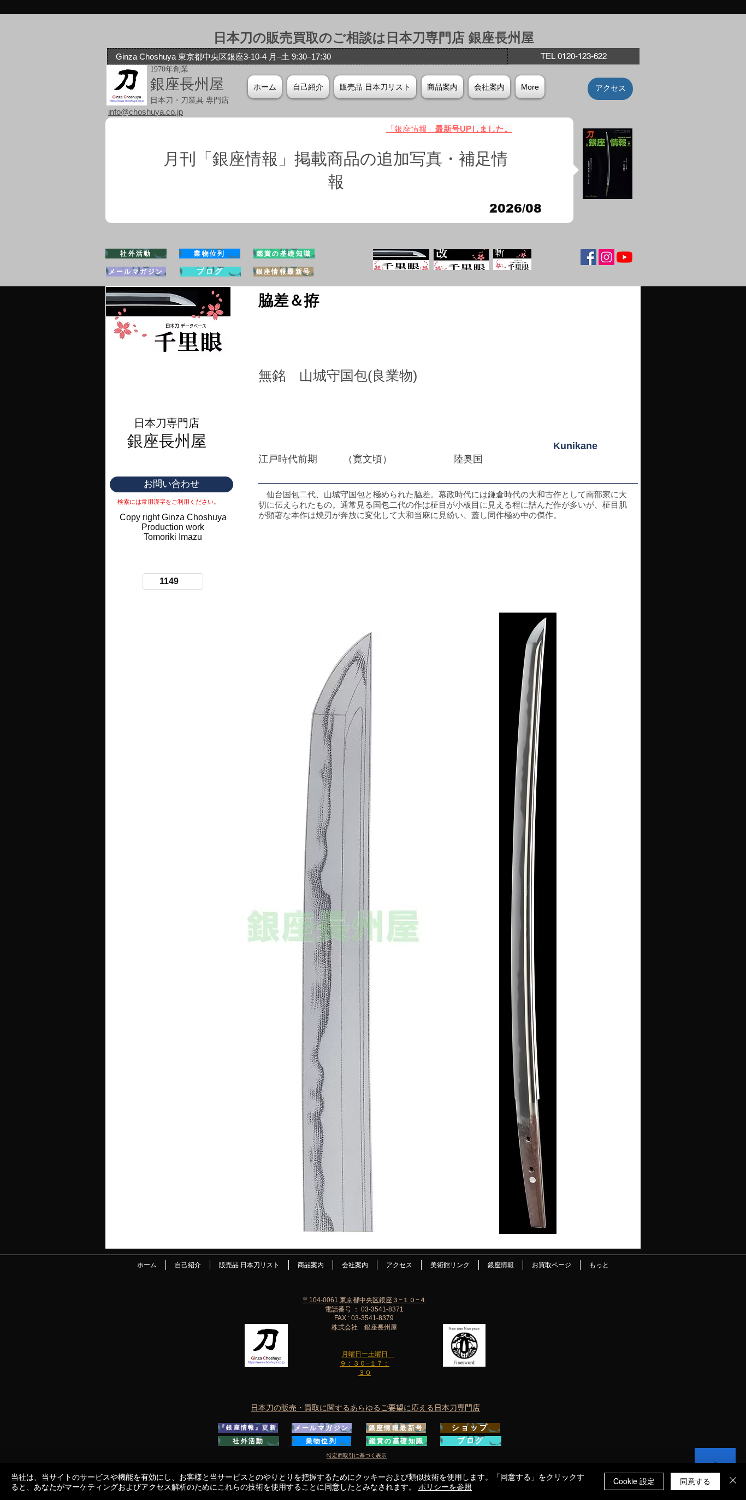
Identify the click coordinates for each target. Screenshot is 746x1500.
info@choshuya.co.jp (145, 111)
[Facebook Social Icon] (588, 257)
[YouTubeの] (624, 257)
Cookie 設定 (634, 1480)
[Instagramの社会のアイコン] (606, 257)
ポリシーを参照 (445, 1486)
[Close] (732, 1481)
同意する (695, 1480)
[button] (489, 86)
